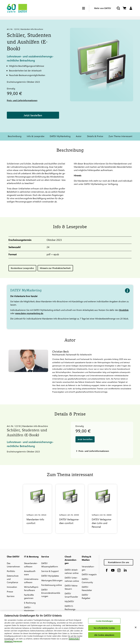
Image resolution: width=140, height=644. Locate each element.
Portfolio (11, 571)
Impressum (17, 641)
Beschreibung (14, 136)
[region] (70, 627)
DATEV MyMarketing (60, 136)
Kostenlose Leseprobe (22, 268)
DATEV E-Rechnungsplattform (70, 609)
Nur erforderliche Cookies (104, 628)
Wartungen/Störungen (51, 580)
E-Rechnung (30, 602)
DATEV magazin (89, 574)
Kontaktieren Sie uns (118, 562)
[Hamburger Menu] (85, 8)
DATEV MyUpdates (50, 575)
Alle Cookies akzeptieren (104, 635)
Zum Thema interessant (120, 136)
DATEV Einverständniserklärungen (51, 593)
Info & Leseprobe (35, 136)
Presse (10, 591)
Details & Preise (95, 136)
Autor (78, 136)
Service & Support (50, 571)
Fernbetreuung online (51, 585)
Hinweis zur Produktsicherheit (55, 268)
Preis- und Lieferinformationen (22, 100)
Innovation (12, 586)
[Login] (130, 8)
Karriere (10, 596)
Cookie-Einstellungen (104, 621)
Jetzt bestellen (33, 115)
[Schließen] (136, 627)
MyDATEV (69, 601)
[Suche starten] (118, 8)
